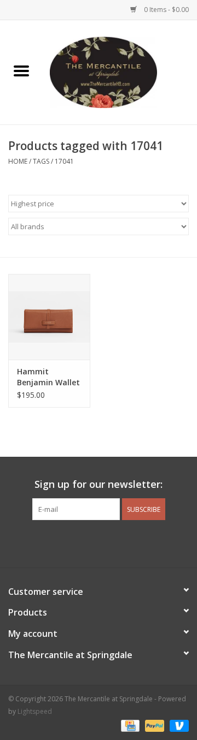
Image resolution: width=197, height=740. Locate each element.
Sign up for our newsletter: (98, 484)
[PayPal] (153, 725)
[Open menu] (21, 70)
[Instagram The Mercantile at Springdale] (118, 542)
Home (17, 161)
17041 (64, 161)
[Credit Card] (129, 725)
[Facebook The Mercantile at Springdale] (79, 542)
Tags (41, 161)
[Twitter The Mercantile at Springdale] (98, 542)
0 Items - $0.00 (165, 9)
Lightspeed (35, 711)
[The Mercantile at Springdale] (120, 71)
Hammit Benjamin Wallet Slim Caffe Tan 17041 (48, 377)
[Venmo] (177, 725)
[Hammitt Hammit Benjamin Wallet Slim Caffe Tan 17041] (49, 317)
